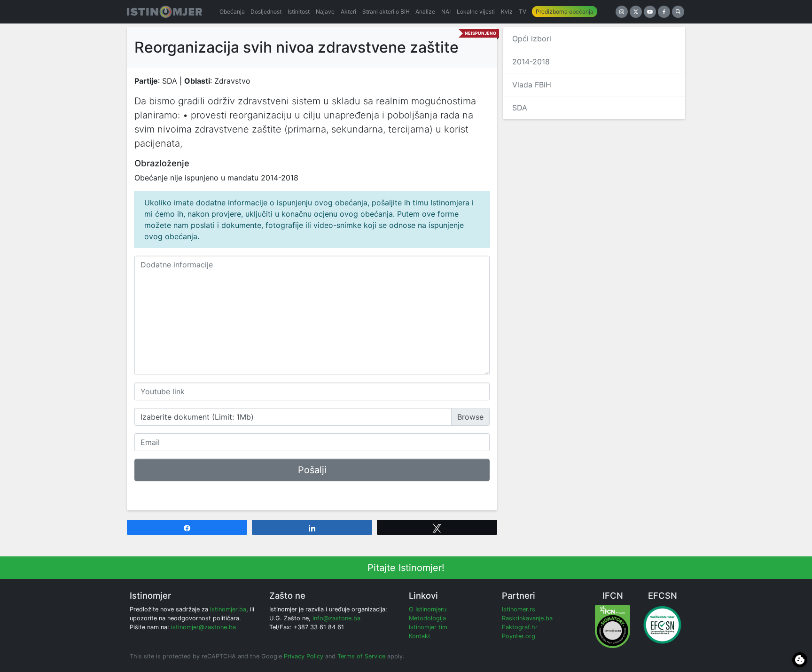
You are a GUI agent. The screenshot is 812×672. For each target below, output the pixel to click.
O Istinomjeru (427, 609)
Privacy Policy (303, 656)
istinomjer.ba (228, 609)
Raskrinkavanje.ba (527, 618)
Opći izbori (531, 38)
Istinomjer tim (428, 627)
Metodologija (427, 618)
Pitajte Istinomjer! (406, 567)
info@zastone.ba (336, 618)
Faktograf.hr (520, 627)
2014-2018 (531, 61)
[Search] (678, 12)
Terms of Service (361, 656)
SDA (519, 107)
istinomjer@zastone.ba (203, 627)
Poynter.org (518, 636)
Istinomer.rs (518, 609)
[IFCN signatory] (612, 625)
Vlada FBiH (531, 84)
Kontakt (419, 636)
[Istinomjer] (164, 11)
